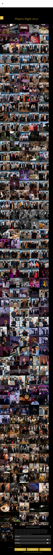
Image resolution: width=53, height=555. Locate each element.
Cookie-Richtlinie (26, 552)
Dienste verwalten (18, 545)
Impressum (40, 552)
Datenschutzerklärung (34, 552)
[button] (1, 18)
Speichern (45, 549)
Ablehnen (32, 549)
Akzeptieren (20, 549)
